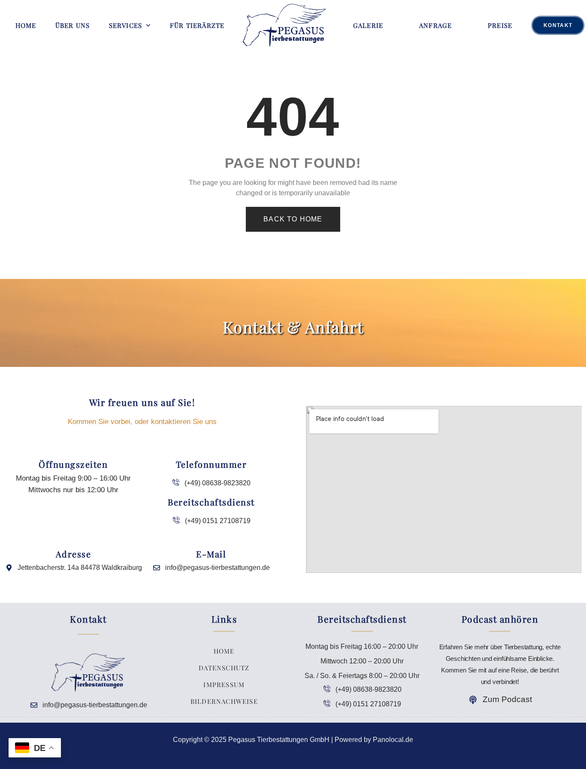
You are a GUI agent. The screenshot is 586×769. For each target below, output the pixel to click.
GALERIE (368, 25)
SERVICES (125, 25)
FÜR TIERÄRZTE (197, 25)
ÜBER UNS (72, 25)
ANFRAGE (435, 25)
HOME (25, 25)
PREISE (500, 25)
